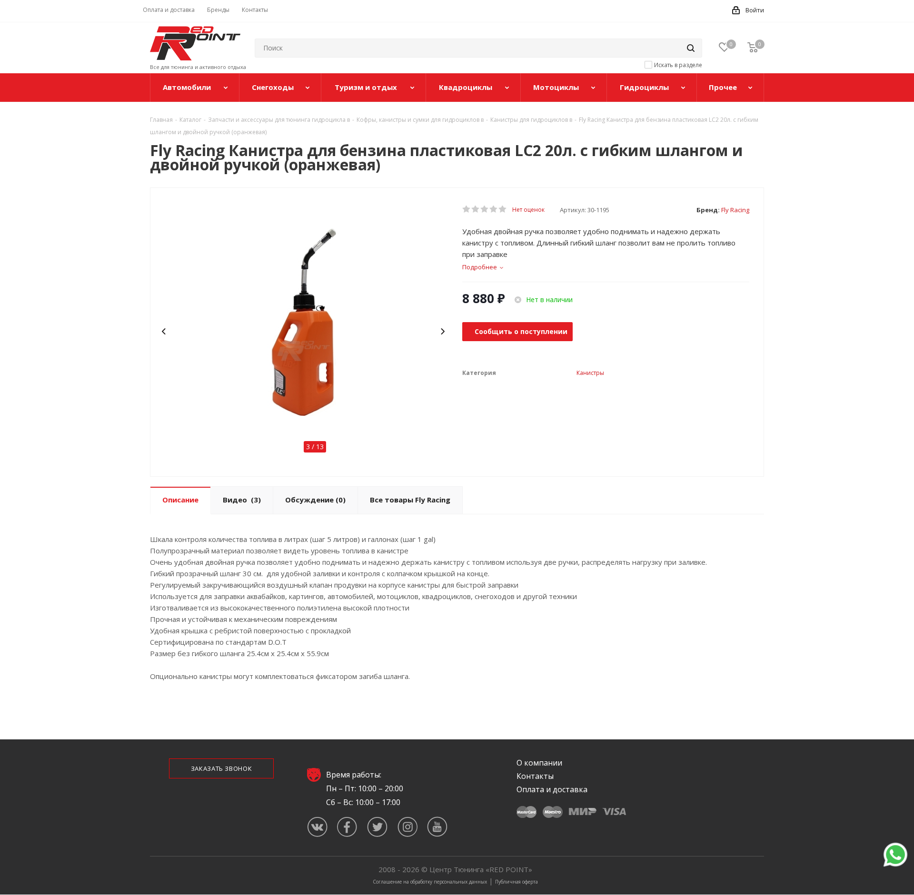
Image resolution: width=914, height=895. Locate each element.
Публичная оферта (516, 881)
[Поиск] (690, 48)
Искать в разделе (678, 65)
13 (411, 435)
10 (360, 435)
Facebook (347, 826)
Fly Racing (735, 210)
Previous (164, 332)
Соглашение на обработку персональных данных (430, 881)
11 (377, 435)
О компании (539, 762)
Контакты (535, 776)
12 (394, 435)
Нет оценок (528, 210)
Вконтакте (317, 826)
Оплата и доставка (552, 789)
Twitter (377, 826)
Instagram (407, 826)
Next (443, 332)
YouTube (437, 826)
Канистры (590, 373)
